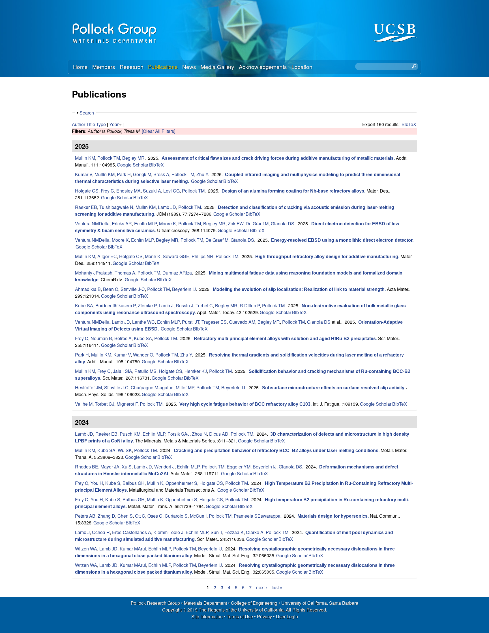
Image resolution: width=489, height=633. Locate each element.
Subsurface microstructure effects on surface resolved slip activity (333, 387)
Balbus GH (134, 483)
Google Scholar (132, 164)
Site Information (207, 616)
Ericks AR (122, 223)
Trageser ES (214, 322)
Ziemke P (147, 305)
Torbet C (204, 305)
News (189, 66)
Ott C (140, 516)
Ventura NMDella (92, 223)
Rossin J (184, 305)
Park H (124, 174)
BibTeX (409, 124)
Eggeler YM (238, 466)
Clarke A (254, 532)
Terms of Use (240, 616)
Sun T (216, 532)
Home (80, 66)
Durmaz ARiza (177, 272)
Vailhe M (84, 404)
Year (114, 124)
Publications (163, 66)
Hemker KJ (196, 371)
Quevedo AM (242, 322)
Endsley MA (128, 190)
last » (277, 587)
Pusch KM (130, 434)
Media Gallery (217, 66)
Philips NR (202, 256)
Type (101, 124)
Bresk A (161, 174)
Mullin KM (85, 158)
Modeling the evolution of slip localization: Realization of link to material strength (299, 289)
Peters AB (85, 516)
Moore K (167, 223)
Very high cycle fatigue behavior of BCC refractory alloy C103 (244, 404)
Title (90, 124)
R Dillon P (250, 305)
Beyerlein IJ (184, 289)
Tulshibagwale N (116, 207)
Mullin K (155, 483)
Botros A (123, 338)
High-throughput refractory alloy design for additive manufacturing (326, 256)
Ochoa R (101, 532)
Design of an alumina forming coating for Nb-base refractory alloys (293, 191)
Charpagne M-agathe (152, 387)
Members (103, 66)
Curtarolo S (176, 516)
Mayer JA (109, 466)
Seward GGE (176, 256)
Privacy (264, 616)
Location (301, 66)
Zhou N (199, 434)
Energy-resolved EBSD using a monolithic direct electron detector (341, 240)
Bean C (110, 289)
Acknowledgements (263, 66)
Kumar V (83, 174)
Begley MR (133, 158)
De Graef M (257, 223)
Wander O (143, 354)
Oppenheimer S (181, 483)
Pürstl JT (190, 322)
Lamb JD (167, 207)
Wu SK (125, 450)
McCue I (198, 516)
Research (131, 66)
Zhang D (106, 516)
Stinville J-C (133, 289)
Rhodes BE (86, 466)
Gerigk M (142, 174)
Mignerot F (127, 404)
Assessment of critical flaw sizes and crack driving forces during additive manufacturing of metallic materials (278, 158)
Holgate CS (86, 190)
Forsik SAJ (179, 434)
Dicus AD (218, 434)
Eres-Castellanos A (131, 532)
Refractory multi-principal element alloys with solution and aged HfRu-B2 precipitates (285, 338)
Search (87, 112)
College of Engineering (254, 603)
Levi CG (171, 190)
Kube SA (84, 305)
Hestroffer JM (88, 387)
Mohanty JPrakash (93, 272)
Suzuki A (152, 190)
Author (78, 124)
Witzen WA (86, 548)
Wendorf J (164, 466)
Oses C (154, 516)
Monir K (152, 256)
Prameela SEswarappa (257, 516)
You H (97, 483)
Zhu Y (202, 174)
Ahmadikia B (88, 289)
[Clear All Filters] (158, 131)
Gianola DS (282, 223)
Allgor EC (107, 256)
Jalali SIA (122, 371)
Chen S (125, 516)
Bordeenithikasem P (115, 305)
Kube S (112, 483)
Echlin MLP (145, 223)
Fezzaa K (234, 532)
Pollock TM (108, 158)
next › (261, 587)
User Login (287, 616)
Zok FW (235, 223)
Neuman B (101, 338)
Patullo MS (145, 371)
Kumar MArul (133, 548)
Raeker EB (86, 207)
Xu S (127, 466)
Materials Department (205, 603)
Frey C (107, 190)
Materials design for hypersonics (332, 516)
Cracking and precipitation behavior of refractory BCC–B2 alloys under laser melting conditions (276, 450)
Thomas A (125, 272)
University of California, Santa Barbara (319, 603)
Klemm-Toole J (168, 532)
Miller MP (185, 387)
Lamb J (166, 305)
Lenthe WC (143, 322)
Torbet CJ (104, 404)
